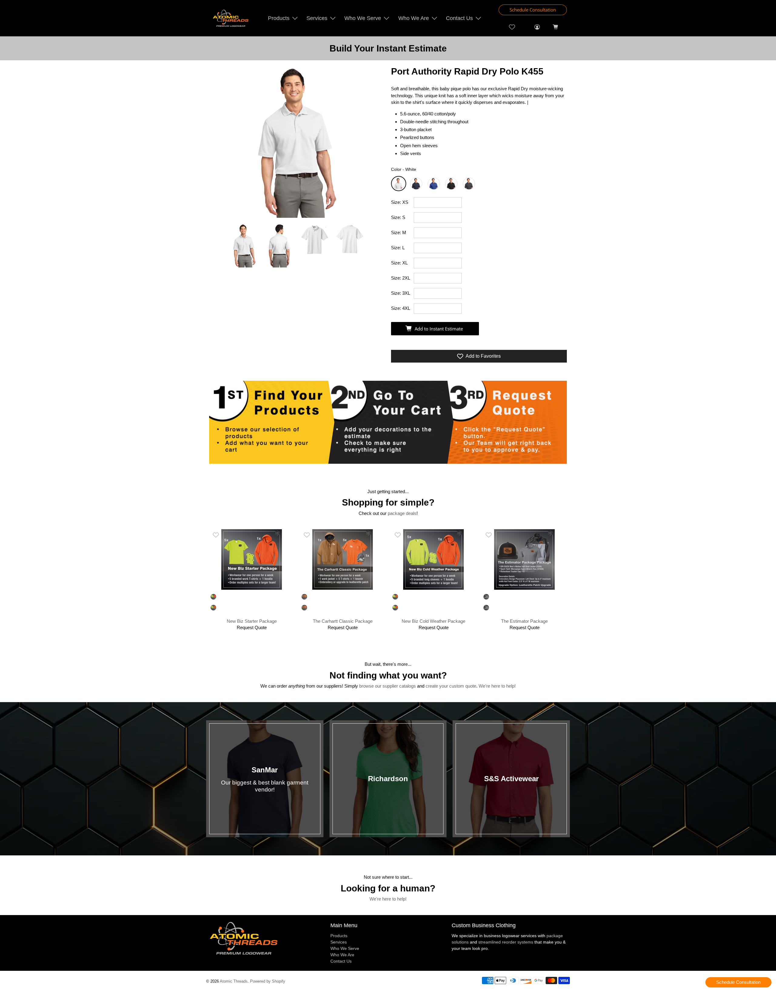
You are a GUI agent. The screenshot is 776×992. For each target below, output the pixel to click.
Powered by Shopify (267, 981)
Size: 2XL (400, 277)
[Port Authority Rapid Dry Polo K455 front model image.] (297, 142)
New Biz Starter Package (252, 621)
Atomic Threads (234, 981)
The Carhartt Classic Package (343, 621)
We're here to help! (497, 685)
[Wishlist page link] (512, 27)
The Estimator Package (524, 621)
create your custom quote (451, 685)
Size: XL (399, 262)
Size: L (398, 247)
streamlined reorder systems (505, 942)
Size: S (398, 217)
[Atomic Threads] (230, 18)
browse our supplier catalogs (387, 685)
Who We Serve (362, 18)
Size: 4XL (400, 308)
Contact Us (459, 18)
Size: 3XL (400, 293)
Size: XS (399, 202)
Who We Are (413, 18)
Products (278, 18)
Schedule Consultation (533, 10)
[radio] (398, 183)
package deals (402, 513)
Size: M (398, 232)
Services (316, 18)
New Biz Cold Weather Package (433, 621)
